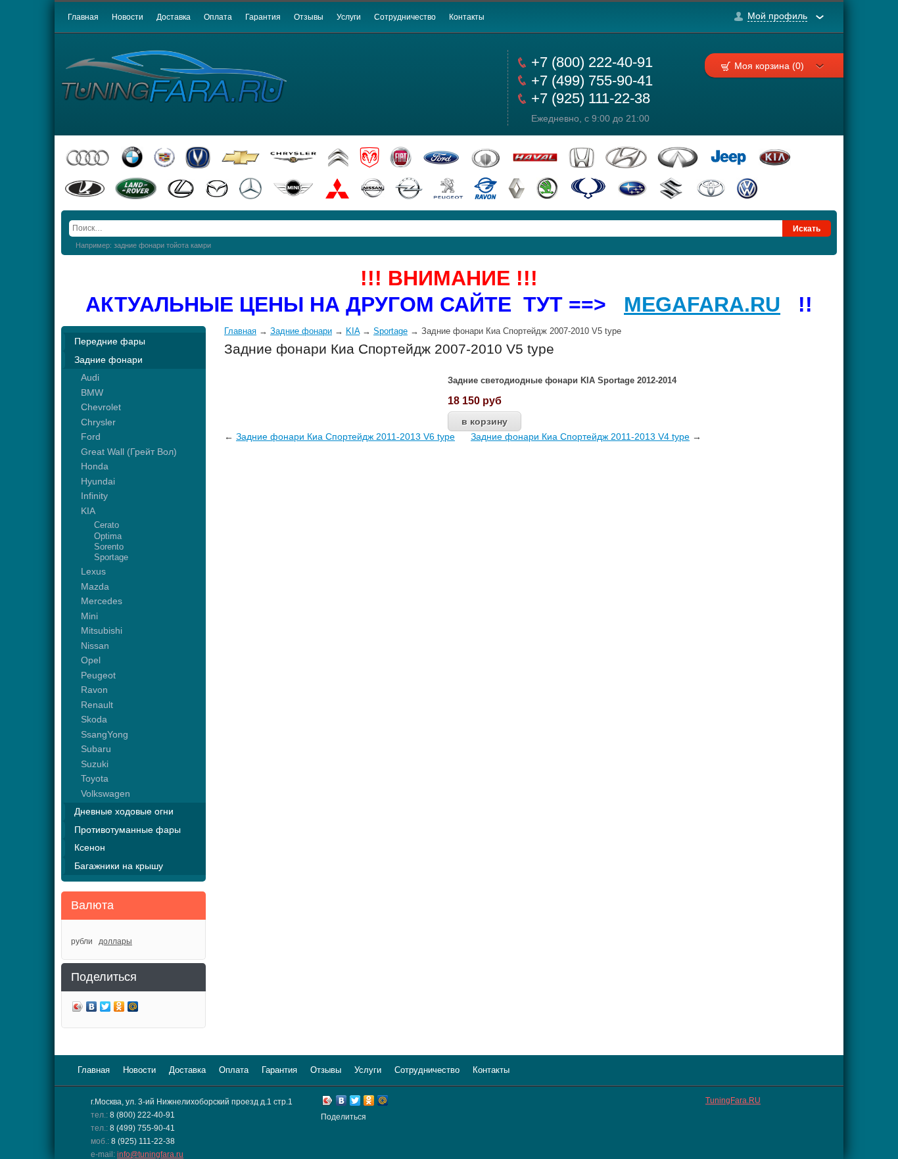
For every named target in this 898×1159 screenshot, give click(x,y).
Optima (108, 536)
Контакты (466, 17)
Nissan (95, 645)
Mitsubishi (101, 630)
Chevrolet (101, 407)
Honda (94, 466)
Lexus (93, 571)
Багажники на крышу (118, 866)
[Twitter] (105, 1008)
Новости (127, 17)
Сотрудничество (405, 17)
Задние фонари (108, 359)
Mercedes (101, 601)
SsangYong (104, 734)
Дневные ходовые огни (124, 811)
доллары (115, 941)
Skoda (94, 719)
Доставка (173, 17)
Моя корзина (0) (769, 65)
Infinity (94, 495)
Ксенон (89, 847)
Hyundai (98, 481)
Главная (83, 17)
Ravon (94, 689)
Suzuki (94, 764)
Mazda (95, 586)
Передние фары (109, 341)
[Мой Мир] (133, 1008)
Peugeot (98, 675)
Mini (89, 616)
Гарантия (263, 17)
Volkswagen (105, 793)
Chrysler (98, 422)
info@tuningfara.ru (150, 1154)
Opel (91, 660)
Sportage (111, 557)
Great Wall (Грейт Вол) (129, 451)
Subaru (96, 749)
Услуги (349, 17)
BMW (92, 392)
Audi (90, 377)
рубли (82, 941)
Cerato (106, 525)
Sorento (109, 547)
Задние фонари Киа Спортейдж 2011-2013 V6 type (345, 436)
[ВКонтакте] (92, 1008)
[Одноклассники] (119, 1008)
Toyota (94, 778)
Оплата (218, 17)
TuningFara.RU (733, 1100)
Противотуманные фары (127, 829)
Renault (97, 704)
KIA (88, 511)
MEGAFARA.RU (702, 304)
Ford (91, 436)
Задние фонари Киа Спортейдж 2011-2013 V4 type (580, 436)
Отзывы (308, 17)
